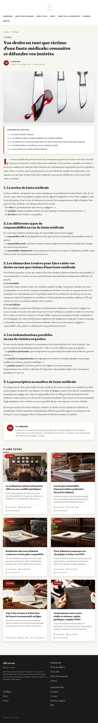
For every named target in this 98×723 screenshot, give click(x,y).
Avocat (6, 21)
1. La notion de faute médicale (21, 134)
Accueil (6, 32)
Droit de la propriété (69, 16)
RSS (52, 705)
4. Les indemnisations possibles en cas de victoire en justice (34, 145)
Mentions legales (57, 701)
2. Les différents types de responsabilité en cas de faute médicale (36, 138)
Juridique (8, 16)
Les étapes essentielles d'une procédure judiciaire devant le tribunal (69, 489)
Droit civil (42, 16)
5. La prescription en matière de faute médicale (28, 149)
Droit (53, 16)
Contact (53, 696)
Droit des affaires (24, 16)
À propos (41, 436)
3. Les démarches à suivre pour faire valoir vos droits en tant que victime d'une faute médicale (47, 142)
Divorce (87, 16)
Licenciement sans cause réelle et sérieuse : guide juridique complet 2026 (68, 616)
